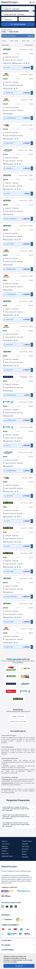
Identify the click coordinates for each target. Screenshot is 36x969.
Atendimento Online (7, 856)
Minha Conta (5, 853)
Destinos (24, 851)
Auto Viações (25, 846)
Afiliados (24, 854)
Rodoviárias (25, 849)
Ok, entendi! (19, 966)
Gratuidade (25, 844)
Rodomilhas (25, 857)
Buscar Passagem (19, 24)
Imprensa (4, 851)
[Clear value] (15, 19)
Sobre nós (4, 841)
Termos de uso (6, 844)
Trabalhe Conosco (27, 841)
